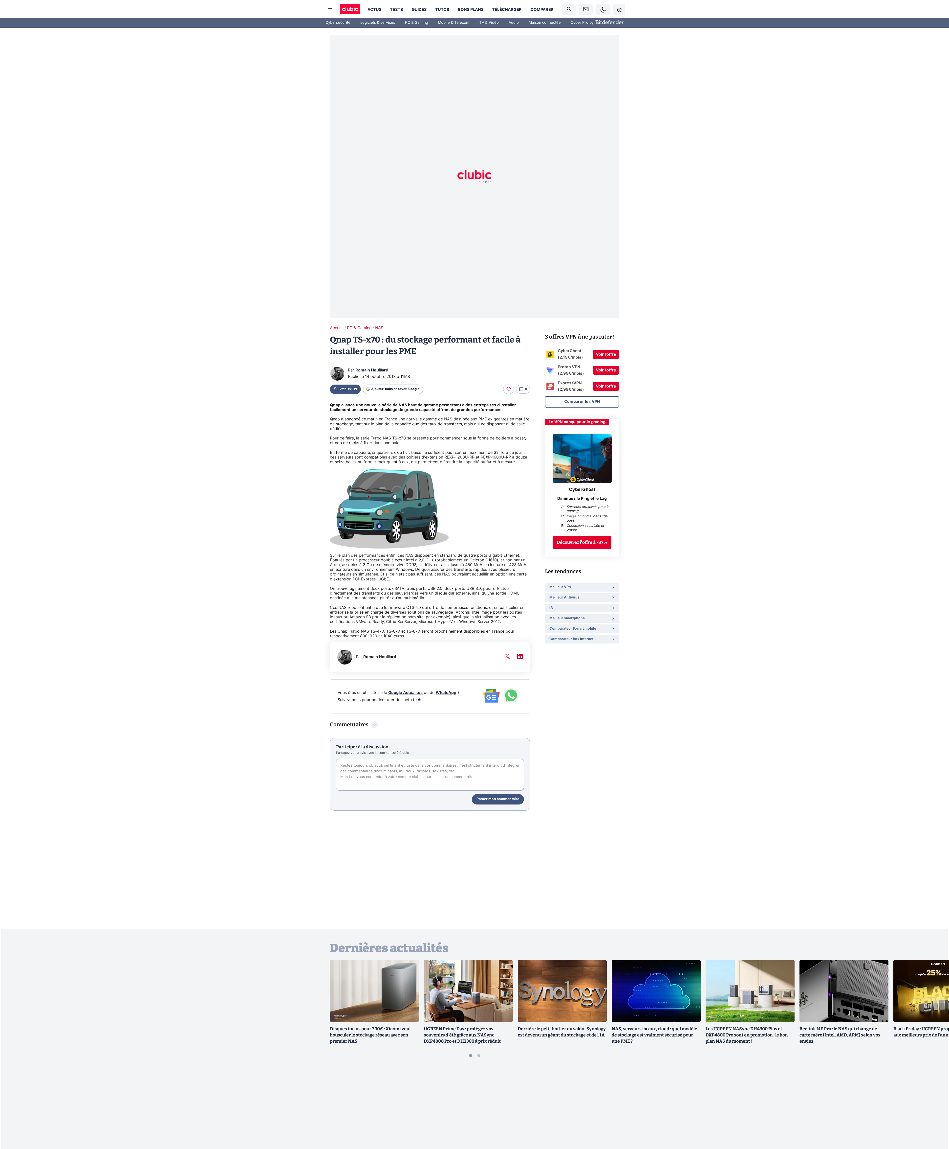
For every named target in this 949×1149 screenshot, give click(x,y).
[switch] (603, 9)
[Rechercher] (569, 9)
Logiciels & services (377, 22)
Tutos (442, 10)
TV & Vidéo (489, 22)
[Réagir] (508, 389)
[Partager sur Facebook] (936, 1106)
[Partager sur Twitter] (936, 1123)
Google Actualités (405, 693)
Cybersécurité (337, 22)
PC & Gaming (416, 22)
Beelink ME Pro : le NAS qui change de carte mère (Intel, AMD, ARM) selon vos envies (839, 1035)
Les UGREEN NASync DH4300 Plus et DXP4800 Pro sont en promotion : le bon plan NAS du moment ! (747, 1035)
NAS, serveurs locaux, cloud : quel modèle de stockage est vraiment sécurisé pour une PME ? (654, 1035)
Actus (374, 10)
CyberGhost (582, 489)
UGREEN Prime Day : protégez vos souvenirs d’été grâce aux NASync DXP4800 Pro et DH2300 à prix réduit (462, 1035)
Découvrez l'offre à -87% (582, 542)
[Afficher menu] (330, 9)
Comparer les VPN (582, 402)
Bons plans (470, 10)
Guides (419, 10)
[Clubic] (350, 10)
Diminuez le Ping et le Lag (582, 499)
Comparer (542, 10)
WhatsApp (446, 693)
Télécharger (507, 10)
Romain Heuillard (371, 370)
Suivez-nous (345, 389)
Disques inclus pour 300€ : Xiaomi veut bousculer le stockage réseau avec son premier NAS (370, 1035)
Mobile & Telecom (453, 22)
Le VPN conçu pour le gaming (577, 422)
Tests (396, 10)
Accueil (337, 328)
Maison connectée (545, 22)
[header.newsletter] (586, 9)
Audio (514, 22)
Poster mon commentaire (497, 799)
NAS (379, 328)
